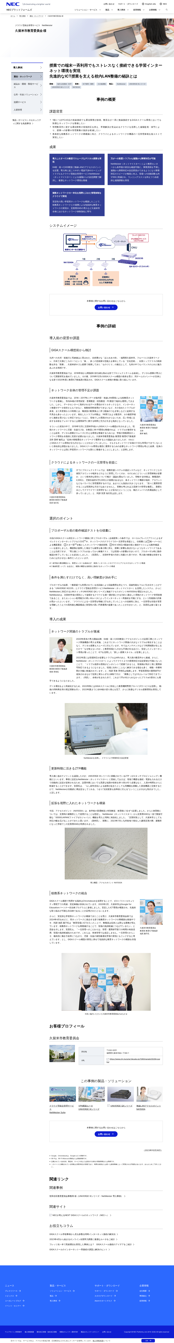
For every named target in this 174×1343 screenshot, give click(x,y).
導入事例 (22, 16)
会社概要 (143, 1291)
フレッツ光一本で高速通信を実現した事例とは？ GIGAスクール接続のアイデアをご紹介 (90, 1244)
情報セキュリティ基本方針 (69, 1332)
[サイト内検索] (166, 10)
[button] (86, 10)
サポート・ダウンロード (104, 1291)
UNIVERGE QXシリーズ (121, 1106)
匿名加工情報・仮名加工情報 (47, 1332)
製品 (51, 1296)
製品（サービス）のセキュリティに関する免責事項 (26, 122)
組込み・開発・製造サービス (26, 85)
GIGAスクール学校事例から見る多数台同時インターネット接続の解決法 (82, 1234)
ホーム (13, 16)
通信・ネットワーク (36, 16)
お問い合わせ (104, 307)
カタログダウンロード (103, 1296)
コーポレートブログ (13, 1301)
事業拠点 (143, 1296)
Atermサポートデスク (103, 1301)
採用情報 (143, 1301)
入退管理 (18, 109)
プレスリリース (11, 1291)
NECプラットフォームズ (19, 9)
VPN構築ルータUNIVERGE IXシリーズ (88, 1107)
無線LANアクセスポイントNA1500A (148, 1107)
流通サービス (20, 102)
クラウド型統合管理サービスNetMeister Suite (61, 1109)
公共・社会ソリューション (26, 94)
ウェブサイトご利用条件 (13, 1332)
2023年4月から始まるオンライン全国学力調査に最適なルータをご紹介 (82, 1239)
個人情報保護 (98, 1341)
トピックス (9, 1296)
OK (146, 1341)
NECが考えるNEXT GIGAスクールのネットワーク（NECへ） (80, 1215)
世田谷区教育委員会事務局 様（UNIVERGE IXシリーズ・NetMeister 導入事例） (86, 1196)
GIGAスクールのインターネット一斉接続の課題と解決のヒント (78, 1249)
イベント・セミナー (13, 1306)
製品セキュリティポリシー (90, 1332)
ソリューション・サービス (60, 1291)
